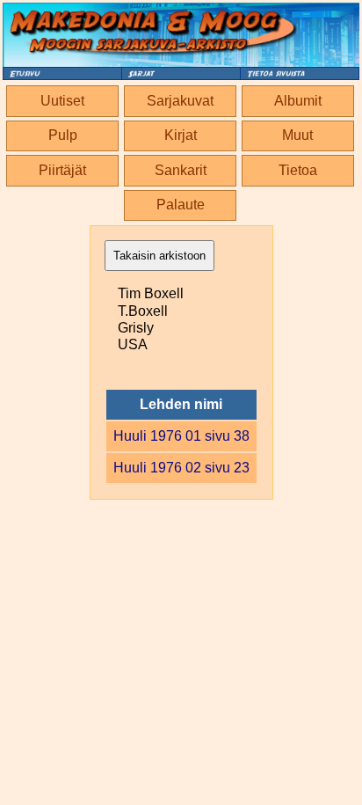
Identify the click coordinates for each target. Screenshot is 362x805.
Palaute (180, 204)
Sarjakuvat (180, 100)
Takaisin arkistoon (159, 255)
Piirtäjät (62, 170)
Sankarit (180, 170)
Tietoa (298, 170)
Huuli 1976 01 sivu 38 (181, 435)
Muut (297, 135)
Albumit (298, 100)
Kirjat (180, 135)
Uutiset (62, 100)
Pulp (62, 135)
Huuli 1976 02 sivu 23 (181, 467)
